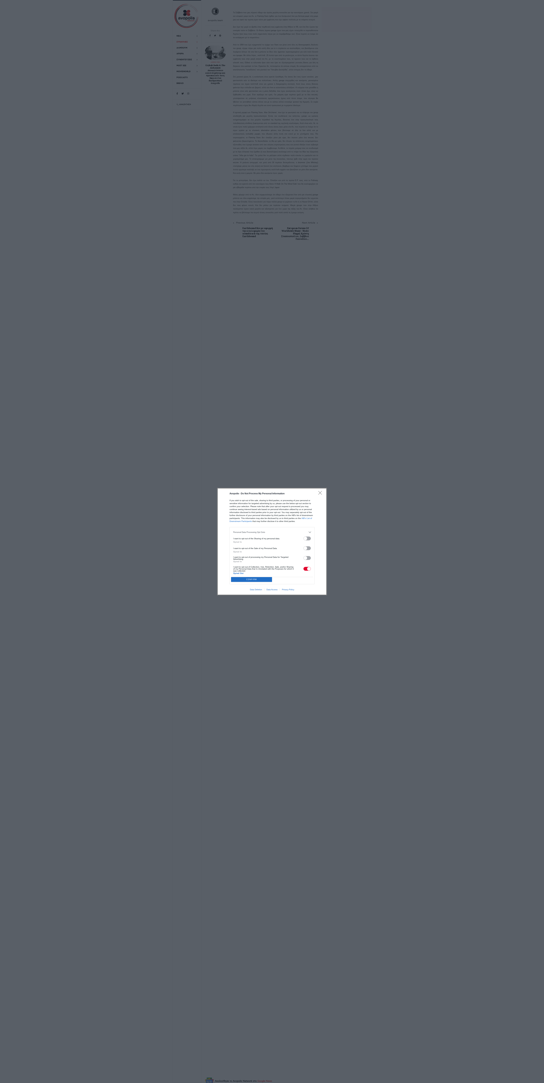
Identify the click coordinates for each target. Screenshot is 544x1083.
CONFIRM (251, 579)
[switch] (307, 538)
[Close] (321, 493)
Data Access (272, 589)
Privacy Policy (288, 589)
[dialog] (272, 541)
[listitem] (272, 532)
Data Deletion (256, 589)
